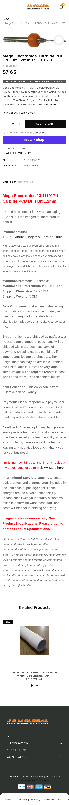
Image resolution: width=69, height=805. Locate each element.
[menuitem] (8, 799)
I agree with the (26, 132)
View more (50, 104)
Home (6, 18)
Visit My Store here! (51, 467)
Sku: (5, 160)
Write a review (10, 65)
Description (9, 181)
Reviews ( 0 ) (25, 181)
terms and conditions (34, 132)
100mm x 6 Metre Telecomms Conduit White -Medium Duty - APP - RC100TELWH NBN (34, 676)
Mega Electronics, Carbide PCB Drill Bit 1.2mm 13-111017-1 (33, 58)
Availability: (10, 165)
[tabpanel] (34, 658)
